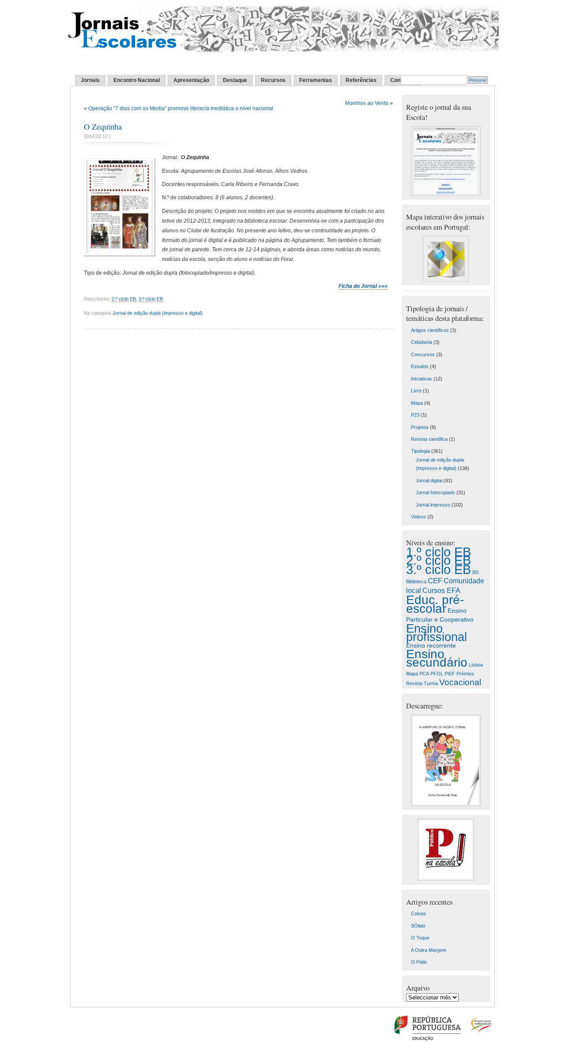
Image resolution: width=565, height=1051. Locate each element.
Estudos (420, 366)
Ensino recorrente (431, 645)
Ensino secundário (436, 658)
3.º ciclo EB (151, 299)
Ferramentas (315, 80)
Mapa (417, 403)
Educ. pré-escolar (435, 604)
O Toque (420, 937)
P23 (415, 414)
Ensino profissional (436, 633)
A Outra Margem (428, 950)
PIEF (449, 673)
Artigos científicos (430, 330)
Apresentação (191, 80)
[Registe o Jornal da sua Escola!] (446, 194)
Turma (431, 683)
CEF (435, 581)
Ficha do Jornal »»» (363, 286)
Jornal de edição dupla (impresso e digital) (158, 313)
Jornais (90, 80)
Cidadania (421, 342)
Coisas (418, 913)
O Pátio (419, 962)
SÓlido (418, 925)
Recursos (273, 80)
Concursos (423, 354)
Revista (414, 683)
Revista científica (429, 439)
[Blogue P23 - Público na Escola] (446, 879)
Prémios (465, 673)
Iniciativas (421, 378)
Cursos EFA (441, 590)
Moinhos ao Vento (366, 103)
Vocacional (460, 682)
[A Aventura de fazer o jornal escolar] (446, 804)
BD (475, 572)
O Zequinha (103, 126)
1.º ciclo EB (438, 552)
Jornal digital (429, 480)
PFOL (436, 673)
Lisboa (476, 664)
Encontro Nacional (136, 80)
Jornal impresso (433, 504)
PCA (424, 673)
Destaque (235, 80)
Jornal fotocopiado (435, 492)
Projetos (420, 427)
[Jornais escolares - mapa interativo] (446, 280)
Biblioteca (416, 581)
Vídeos (418, 516)
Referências (361, 80)
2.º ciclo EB (124, 299)
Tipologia (420, 451)
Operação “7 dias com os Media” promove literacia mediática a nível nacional (180, 108)
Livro (416, 390)
